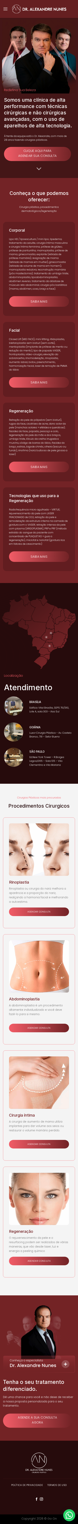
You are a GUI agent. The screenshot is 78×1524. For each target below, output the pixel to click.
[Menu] (5, 9)
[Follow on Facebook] (36, 1499)
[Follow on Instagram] (41, 1499)
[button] (69, 1515)
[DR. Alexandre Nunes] (39, 9)
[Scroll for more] (39, 169)
